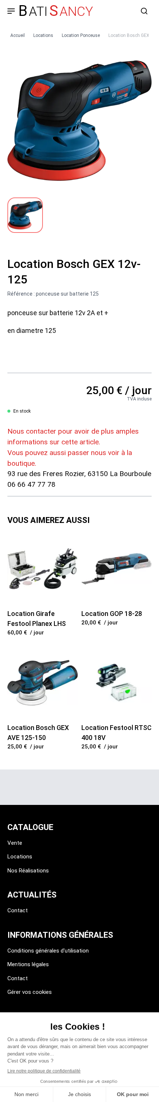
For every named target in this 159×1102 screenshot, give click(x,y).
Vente (14, 843)
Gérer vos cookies (29, 992)
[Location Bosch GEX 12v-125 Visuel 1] (25, 215)
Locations (19, 856)
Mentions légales (28, 964)
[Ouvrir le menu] (11, 11)
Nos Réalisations (28, 870)
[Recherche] (144, 11)
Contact (17, 910)
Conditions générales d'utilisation (48, 950)
